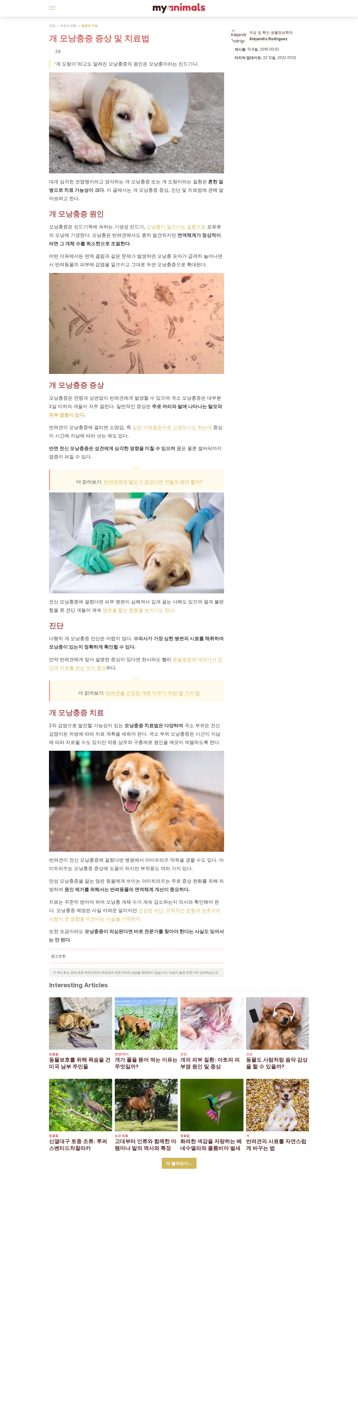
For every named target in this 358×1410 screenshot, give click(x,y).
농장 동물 (121, 1136)
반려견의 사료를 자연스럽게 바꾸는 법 (276, 1144)
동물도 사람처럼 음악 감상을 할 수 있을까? (277, 1063)
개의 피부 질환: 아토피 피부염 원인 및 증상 (210, 1063)
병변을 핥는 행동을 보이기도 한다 (138, 610)
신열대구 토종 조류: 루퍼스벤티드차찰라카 (78, 1144)
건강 (52, 26)
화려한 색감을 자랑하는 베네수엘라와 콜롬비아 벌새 (211, 1144)
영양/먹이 (122, 1054)
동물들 (53, 1054)
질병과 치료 (89, 26)
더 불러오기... (179, 1163)
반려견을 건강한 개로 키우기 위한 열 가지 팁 (153, 693)
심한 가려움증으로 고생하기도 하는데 (172, 427)
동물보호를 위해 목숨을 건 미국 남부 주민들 (80, 1063)
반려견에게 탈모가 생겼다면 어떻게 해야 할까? (153, 482)
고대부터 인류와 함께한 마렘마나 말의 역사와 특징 (145, 1144)
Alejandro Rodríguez (268, 38)
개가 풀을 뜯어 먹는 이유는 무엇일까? (146, 1063)
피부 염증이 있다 (66, 414)
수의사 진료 (68, 26)
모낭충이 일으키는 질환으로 (176, 226)
